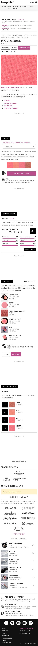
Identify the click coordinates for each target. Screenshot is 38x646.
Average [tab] (5, 218)
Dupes (14, 48)
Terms (4, 640)
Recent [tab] (12, 218)
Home (3, 35)
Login (32, 2)
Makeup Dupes (9, 7)
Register (15, 354)
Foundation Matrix (17, 7)
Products (11, 35)
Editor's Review (10, 103)
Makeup (19, 35)
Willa (10, 327)
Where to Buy (24, 48)
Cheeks (26, 35)
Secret (11, 303)
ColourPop (5, 28)
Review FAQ (5, 636)
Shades (7, 101)
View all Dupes (30, 281)
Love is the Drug (15, 319)
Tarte (4, 43)
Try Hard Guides (25, 631)
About (4, 628)
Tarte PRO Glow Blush (10, 87)
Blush (33, 35)
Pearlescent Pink (15, 335)
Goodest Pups (24, 633)
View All (21, 20)
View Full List (19, 534)
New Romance (13, 295)
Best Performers (11, 108)
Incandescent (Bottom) (17, 311)
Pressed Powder (7, 37)
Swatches (25, 6)
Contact (5, 631)
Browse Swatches (21, 173)
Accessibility (6, 643)
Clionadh (5, 25)
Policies (4, 633)
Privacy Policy (7, 638)
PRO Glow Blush (11, 40)
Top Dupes (8, 106)
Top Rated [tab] (5, 391)
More (31, 6)
